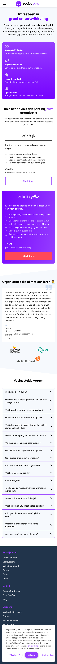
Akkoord (32, 655)
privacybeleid (33, 646)
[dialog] (28, 332)
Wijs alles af (14, 655)
